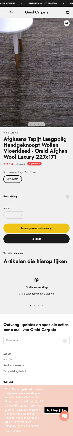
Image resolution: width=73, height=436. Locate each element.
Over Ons (8, 359)
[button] (64, 416)
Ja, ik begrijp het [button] (56, 410)
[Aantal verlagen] (8, 215)
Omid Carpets (10, 132)
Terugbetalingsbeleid (14, 371)
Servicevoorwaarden (14, 365)
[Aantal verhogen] (21, 215)
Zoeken (7, 353)
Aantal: (7, 208)
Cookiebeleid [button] (13, 430)
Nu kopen (36, 238)
